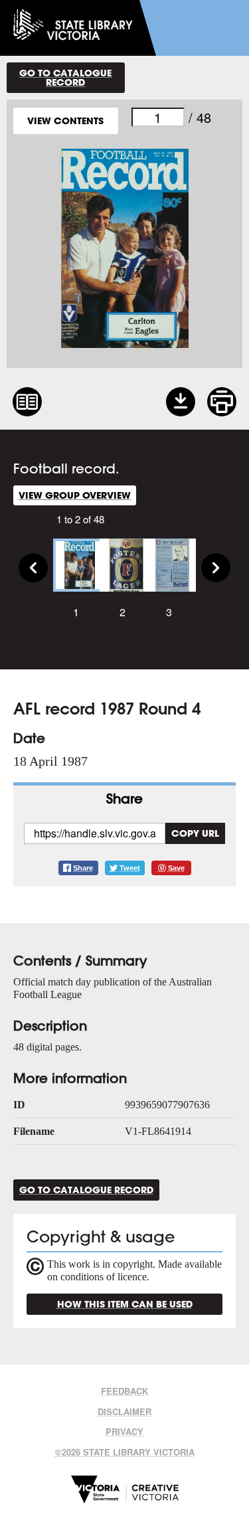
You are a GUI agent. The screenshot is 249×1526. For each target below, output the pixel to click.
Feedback (124, 1391)
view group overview (75, 495)
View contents (65, 120)
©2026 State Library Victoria (125, 1452)
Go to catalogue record (65, 77)
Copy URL (195, 833)
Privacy (124, 1431)
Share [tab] (124, 798)
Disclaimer (124, 1411)
